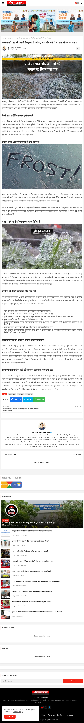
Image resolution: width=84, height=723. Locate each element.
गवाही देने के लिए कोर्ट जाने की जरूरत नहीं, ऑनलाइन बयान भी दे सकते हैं (30, 551)
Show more (77, 454)
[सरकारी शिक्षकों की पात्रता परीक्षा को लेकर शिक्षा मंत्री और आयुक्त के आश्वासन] (5, 604)
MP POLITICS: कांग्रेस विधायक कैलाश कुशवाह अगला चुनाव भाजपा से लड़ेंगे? (32, 571)
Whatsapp (40, 399)
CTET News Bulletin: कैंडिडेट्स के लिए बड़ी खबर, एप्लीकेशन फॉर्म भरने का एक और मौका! (36, 581)
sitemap (70, 715)
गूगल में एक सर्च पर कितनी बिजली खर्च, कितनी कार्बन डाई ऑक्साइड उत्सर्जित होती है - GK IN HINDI (37, 612)
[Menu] (3, 3)
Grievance (51, 715)
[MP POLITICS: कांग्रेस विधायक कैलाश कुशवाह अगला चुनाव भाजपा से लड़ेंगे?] (5, 574)
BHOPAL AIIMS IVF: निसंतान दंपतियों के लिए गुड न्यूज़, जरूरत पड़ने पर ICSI (32, 591)
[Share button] (48, 399)
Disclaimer (61, 715)
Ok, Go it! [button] (10, 717)
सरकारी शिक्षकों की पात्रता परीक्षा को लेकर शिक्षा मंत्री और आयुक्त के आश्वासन (31, 601)
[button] (77, 3)
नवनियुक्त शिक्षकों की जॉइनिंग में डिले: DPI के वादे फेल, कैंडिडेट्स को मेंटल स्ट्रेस (32, 531)
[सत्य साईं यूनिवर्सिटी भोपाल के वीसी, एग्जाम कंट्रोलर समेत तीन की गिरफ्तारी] (5, 543)
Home (4, 38)
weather (10, 38)
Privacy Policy (40, 715)
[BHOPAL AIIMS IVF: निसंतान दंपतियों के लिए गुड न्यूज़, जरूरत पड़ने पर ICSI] (5, 594)
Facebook (17, 399)
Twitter (29, 399)
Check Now (17, 712)
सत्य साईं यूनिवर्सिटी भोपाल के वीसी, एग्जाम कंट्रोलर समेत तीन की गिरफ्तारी (30, 541)
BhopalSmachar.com (52, 720)
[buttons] (42, 707)
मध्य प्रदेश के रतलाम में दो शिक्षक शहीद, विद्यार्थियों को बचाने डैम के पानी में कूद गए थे (32, 561)
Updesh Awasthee (41, 432)
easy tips (12, 394)
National (20, 394)
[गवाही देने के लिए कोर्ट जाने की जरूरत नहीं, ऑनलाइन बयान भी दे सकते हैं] (5, 553)
